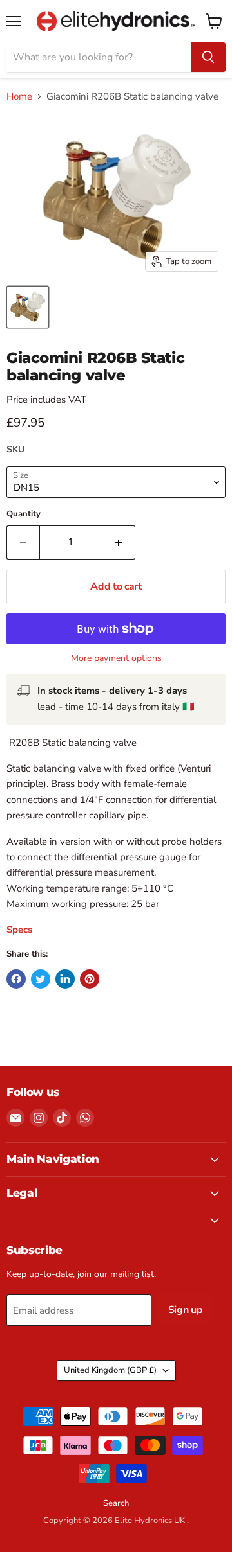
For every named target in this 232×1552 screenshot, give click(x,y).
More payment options (116, 658)
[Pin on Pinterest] (89, 979)
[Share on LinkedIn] (65, 979)
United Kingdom (110, 1370)
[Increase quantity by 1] (118, 542)
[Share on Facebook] (16, 979)
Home (19, 96)
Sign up (185, 1310)
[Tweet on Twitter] (40, 979)
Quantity (23, 514)
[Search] (208, 57)
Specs (20, 929)
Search (116, 1503)
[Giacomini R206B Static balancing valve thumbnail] (27, 307)
